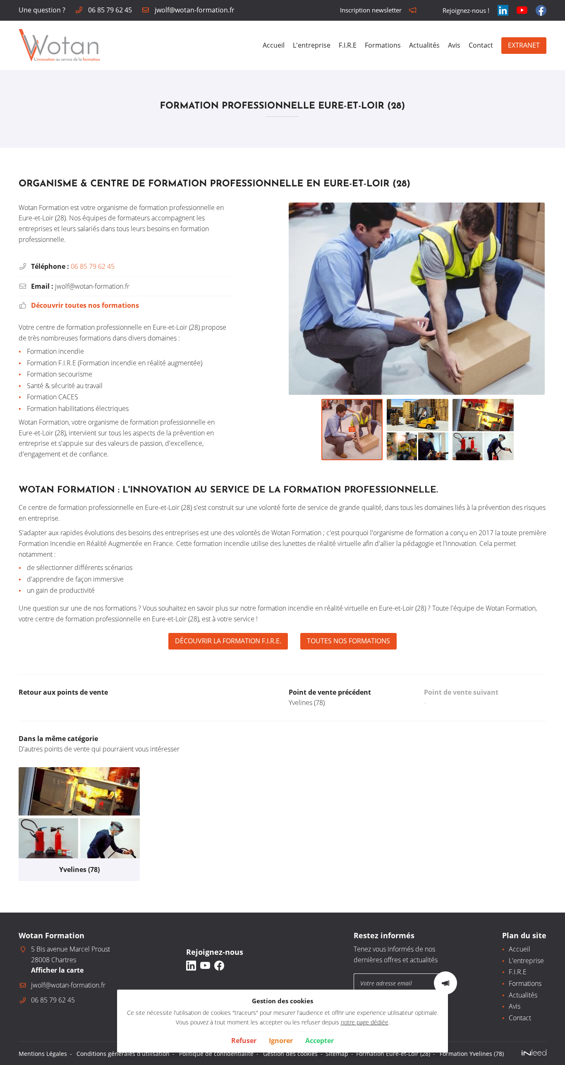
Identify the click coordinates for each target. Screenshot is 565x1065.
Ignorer (281, 1040)
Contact (481, 45)
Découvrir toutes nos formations (85, 305)
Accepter (319, 1040)
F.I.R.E (348, 45)
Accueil (274, 45)
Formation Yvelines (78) (472, 1054)
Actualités (424, 45)
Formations (383, 45)
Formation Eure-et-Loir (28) (393, 1054)
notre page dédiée (364, 1022)
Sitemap (337, 1054)
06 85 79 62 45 (93, 266)
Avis (454, 45)
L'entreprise (311, 45)
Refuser (243, 1040)
